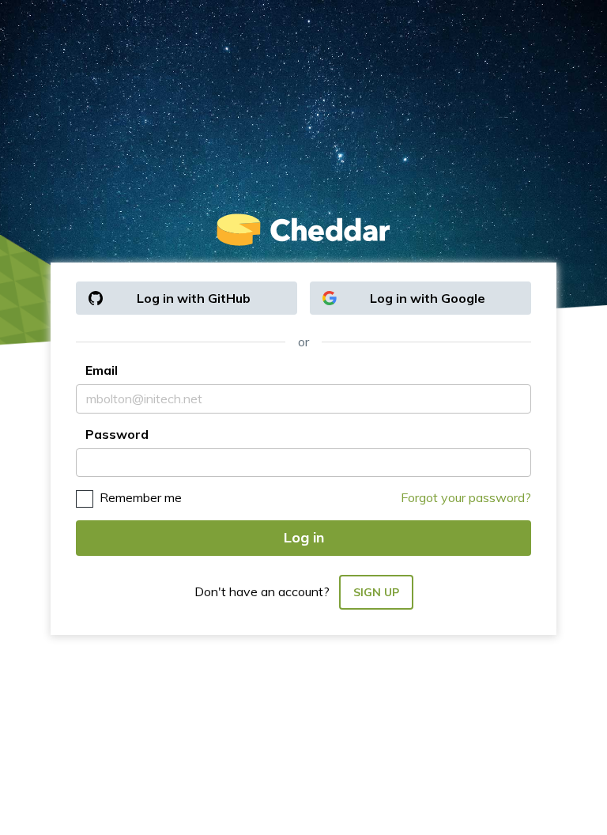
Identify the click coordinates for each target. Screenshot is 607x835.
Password (117, 434)
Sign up (376, 592)
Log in (304, 537)
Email (101, 370)
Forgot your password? (466, 497)
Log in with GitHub (194, 298)
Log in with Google (427, 298)
